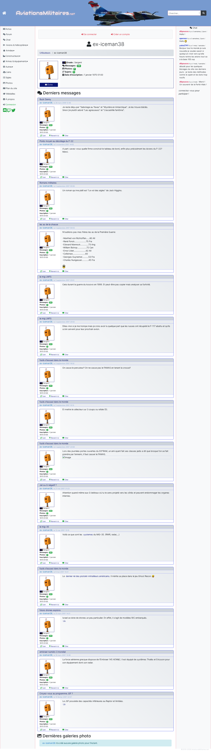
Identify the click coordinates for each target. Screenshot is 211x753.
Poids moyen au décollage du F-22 (56, 141)
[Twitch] (9, 111)
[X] (13, 111)
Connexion (10, 104)
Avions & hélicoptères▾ (17, 45)
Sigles (8, 77)
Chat (7, 39)
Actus (8, 29)
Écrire (50, 85)
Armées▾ (9, 50)
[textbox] (183, 13)
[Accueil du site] (4, 13)
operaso (183, 38)
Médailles (10, 93)
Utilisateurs (45, 53)
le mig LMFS (45, 276)
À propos (10, 99)
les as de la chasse (49, 224)
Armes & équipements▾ (16, 61)
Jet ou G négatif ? (48, 485)
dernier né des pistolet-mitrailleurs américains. (88, 576)
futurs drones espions (50, 610)
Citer (66, 136)
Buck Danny (45, 99)
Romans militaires (48, 183)
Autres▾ (9, 66)
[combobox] (184, 13)
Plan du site (11, 88)
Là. (64, 621)
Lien (44, 136)
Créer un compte (121, 34)
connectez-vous (186, 90)
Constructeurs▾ (12, 56)
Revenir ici (55, 136)
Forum (8, 34)
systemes (88, 534)
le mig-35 (44, 527)
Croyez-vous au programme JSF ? (56, 693)
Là (64, 704)
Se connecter (90, 34)
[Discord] (5, 111)
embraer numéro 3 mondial (53, 652)
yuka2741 (183, 45)
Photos (9, 83)
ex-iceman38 (46, 102)
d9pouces (184, 31)
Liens (8, 72)
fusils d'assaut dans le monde (54, 360)
